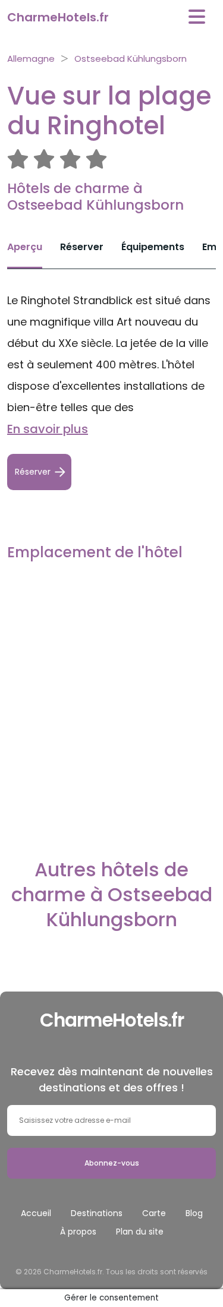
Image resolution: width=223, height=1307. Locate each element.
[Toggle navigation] (197, 17)
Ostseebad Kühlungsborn (130, 58)
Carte (154, 1213)
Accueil (36, 1213)
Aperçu (24, 247)
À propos (78, 1231)
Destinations (97, 1213)
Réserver (81, 247)
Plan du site (140, 1231)
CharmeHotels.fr (58, 17)
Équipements (152, 247)
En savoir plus (47, 429)
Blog (194, 1213)
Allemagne (31, 58)
